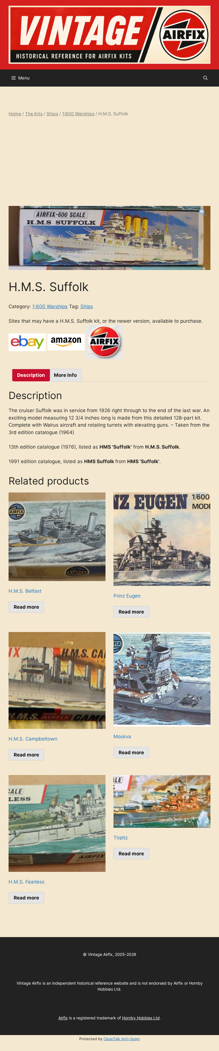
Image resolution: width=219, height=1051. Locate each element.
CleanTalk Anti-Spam (122, 1038)
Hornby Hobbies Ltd (141, 1017)
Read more (26, 607)
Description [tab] (31, 375)
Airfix (63, 1017)
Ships (52, 113)
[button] (205, 78)
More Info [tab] (65, 375)
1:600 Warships (78, 113)
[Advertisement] (109, 161)
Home (15, 113)
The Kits (33, 113)
